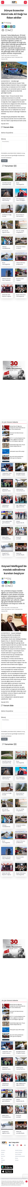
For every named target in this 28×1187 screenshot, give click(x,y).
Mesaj (3, 139)
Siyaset (3, 1152)
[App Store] (14, 1171)
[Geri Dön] (2, 2)
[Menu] (25, 2)
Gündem (3, 1150)
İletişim (17, 1160)
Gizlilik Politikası (18, 1150)
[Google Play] (14, 1167)
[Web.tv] (24, 1145)
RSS (2, 1162)
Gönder (4, 161)
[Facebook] (9, 1145)
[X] (13, 1145)
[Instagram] (17, 1145)
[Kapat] (26, 1181)
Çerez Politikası (18, 1152)
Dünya (2, 1154)
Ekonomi (3, 1156)
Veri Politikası (18, 1154)
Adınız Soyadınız (7, 133)
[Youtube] (21, 1145)
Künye (16, 1158)
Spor (2, 1158)
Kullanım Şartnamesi (20, 1156)
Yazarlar (3, 1160)
